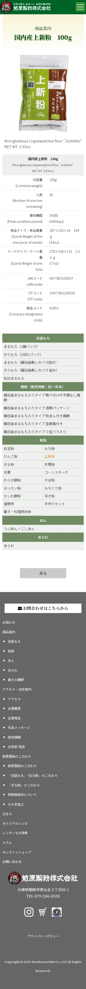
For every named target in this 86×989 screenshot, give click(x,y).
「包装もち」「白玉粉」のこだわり (33, 775)
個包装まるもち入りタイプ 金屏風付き (33, 423)
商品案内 (8, 631)
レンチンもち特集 (15, 832)
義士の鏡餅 (16, 679)
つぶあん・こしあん (19, 528)
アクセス (14, 698)
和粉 (43, 440)
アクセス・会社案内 (16, 689)
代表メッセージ (19, 727)
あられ (43, 537)
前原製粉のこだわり (16, 756)
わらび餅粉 (12, 479)
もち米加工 (16, 804)
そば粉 (49, 479)
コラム (7, 842)
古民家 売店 (16, 746)
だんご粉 (10, 456)
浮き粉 (49, 495)
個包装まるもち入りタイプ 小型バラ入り (35, 431)
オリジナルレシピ (15, 823)
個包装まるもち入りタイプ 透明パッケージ (37, 407)
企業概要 (14, 708)
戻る (43, 573)
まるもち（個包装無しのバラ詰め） (31, 362)
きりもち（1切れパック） (23, 354)
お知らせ (8, 622)
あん (43, 520)
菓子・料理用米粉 (17, 511)
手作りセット (54, 503)
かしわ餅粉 (12, 495)
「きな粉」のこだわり (24, 785)
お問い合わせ (12, 861)
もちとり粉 (53, 487)
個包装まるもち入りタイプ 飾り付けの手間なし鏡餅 (42, 397)
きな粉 (9, 464)
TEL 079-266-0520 (43, 896)
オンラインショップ (16, 852)
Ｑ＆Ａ (7, 813)
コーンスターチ (56, 472)
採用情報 (14, 737)
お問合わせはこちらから (45, 608)
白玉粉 (9, 448)
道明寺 (9, 503)
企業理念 (14, 718)
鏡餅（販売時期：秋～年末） (43, 386)
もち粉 (49, 448)
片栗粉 (49, 464)
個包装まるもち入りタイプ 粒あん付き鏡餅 (37, 415)
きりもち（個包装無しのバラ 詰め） (31, 370)
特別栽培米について (22, 794)
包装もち (43, 337)
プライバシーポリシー (43, 935)
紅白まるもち (14, 378)
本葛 (7, 472)
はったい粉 (12, 487)
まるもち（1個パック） (22, 346)
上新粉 (49, 456)
